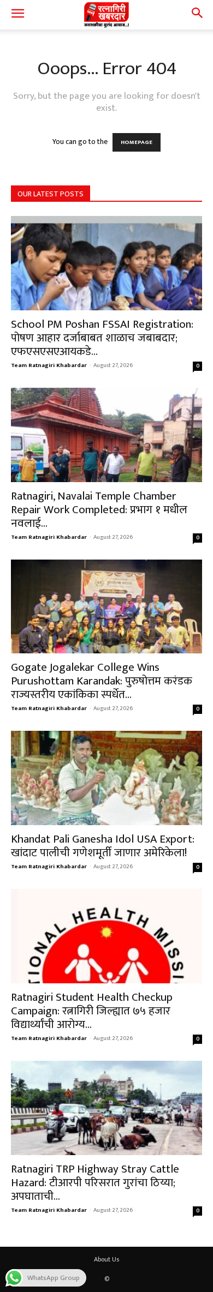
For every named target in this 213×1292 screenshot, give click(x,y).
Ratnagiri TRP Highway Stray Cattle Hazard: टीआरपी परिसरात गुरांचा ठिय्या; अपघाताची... (95, 1182)
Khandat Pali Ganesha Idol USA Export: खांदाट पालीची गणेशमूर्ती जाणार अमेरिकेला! (102, 846)
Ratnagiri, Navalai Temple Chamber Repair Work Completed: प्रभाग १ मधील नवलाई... (99, 509)
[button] (17, 14)
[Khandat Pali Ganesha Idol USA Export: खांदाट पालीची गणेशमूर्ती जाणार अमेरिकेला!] (106, 778)
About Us (106, 1259)
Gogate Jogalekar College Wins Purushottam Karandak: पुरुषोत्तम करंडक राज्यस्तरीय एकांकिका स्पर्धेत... (101, 681)
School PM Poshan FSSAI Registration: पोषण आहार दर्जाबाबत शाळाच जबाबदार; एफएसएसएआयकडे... (102, 338)
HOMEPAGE (136, 142)
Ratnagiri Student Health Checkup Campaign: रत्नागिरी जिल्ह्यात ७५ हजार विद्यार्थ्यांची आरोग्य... (92, 1011)
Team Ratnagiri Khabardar (49, 365)
